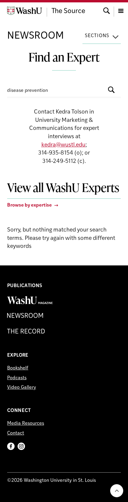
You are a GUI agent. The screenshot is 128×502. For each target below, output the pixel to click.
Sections (97, 36)
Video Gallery (21, 387)
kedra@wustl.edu (63, 145)
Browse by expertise (29, 205)
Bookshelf (17, 368)
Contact (15, 433)
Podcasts (16, 378)
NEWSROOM (35, 36)
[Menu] (121, 10)
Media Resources (25, 423)
